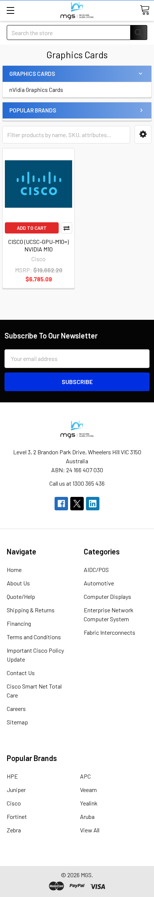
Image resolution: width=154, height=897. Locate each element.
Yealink (89, 803)
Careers (16, 708)
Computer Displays (107, 596)
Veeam (88, 789)
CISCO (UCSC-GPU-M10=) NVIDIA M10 (38, 245)
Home (14, 569)
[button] (143, 134)
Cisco (14, 803)
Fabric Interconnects (109, 632)
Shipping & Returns (31, 609)
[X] (77, 503)
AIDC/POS (96, 569)
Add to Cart (32, 228)
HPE (12, 776)
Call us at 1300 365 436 (77, 483)
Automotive (99, 583)
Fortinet (17, 816)
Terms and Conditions (34, 636)
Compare (66, 227)
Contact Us (21, 672)
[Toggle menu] (10, 10)
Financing (19, 623)
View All (89, 829)
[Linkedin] (92, 503)
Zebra (14, 829)
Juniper (16, 789)
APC (85, 776)
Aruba (87, 816)
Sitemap (17, 722)
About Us (18, 583)
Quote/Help (21, 596)
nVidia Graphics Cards (36, 89)
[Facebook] (61, 503)
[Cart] (144, 10)
